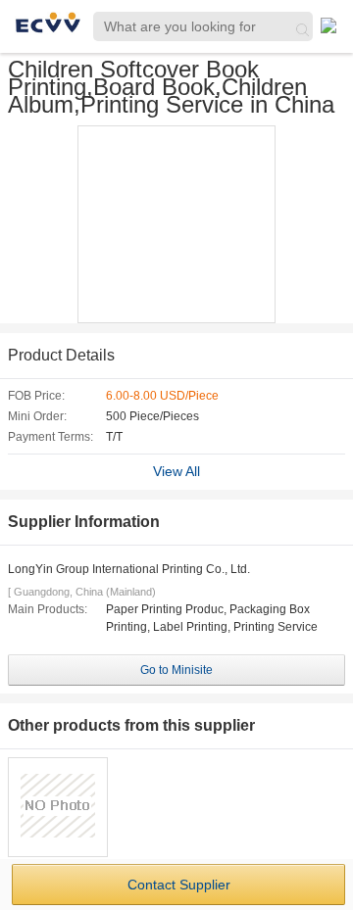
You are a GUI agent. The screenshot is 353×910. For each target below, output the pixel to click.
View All (176, 471)
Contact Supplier (178, 884)
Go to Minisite (176, 670)
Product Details (61, 355)
